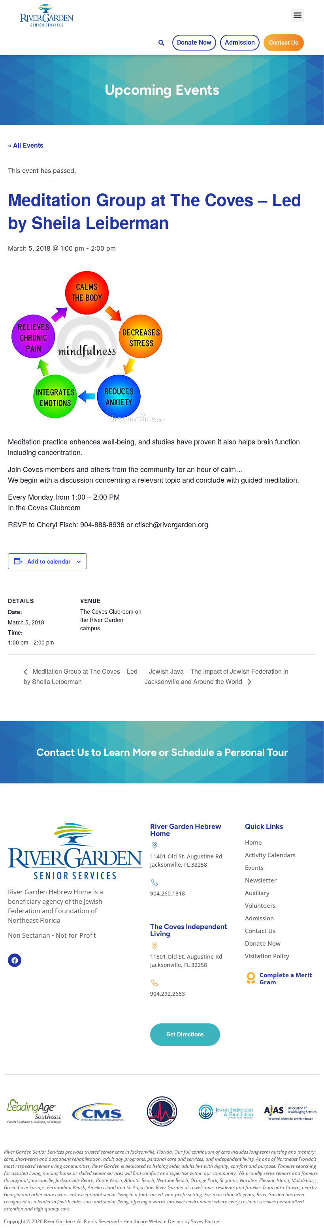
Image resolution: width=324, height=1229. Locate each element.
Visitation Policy (267, 956)
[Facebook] (14, 960)
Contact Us (260, 931)
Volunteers (260, 905)
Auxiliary (257, 893)
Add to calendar (48, 561)
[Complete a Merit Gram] (251, 978)
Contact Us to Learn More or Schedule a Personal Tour (162, 752)
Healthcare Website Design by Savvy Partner (172, 1221)
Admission (259, 918)
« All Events (25, 145)
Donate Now (263, 943)
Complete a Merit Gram (286, 978)
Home (253, 842)
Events (254, 867)
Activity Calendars (270, 855)
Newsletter (261, 880)
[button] (297, 15)
